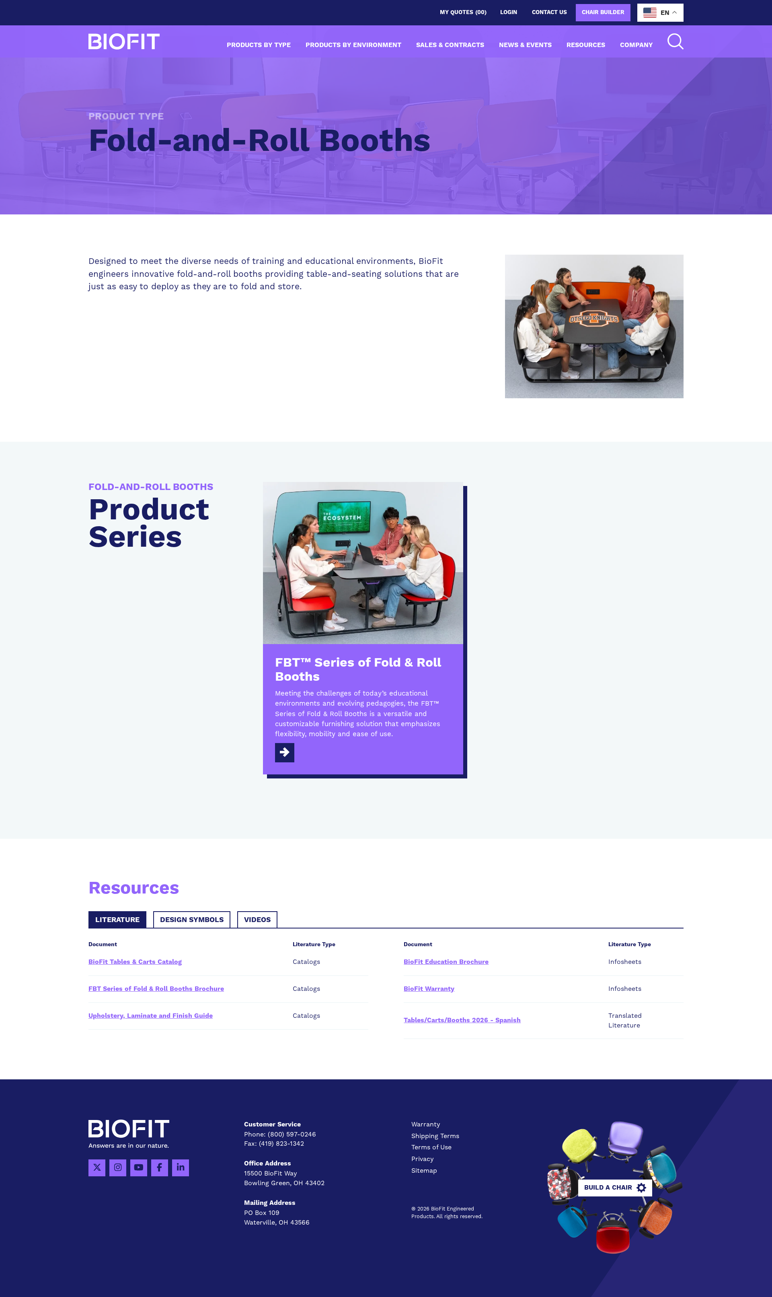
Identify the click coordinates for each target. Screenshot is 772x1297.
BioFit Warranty (429, 989)
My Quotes (463, 12)
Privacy (422, 1159)
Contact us (549, 12)
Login (508, 12)
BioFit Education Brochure (446, 962)
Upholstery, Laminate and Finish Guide (150, 1016)
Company (636, 45)
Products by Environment (353, 45)
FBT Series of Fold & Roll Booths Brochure (156, 989)
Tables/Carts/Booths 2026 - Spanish (462, 1020)
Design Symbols (192, 920)
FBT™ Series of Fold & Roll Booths (358, 670)
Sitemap (424, 1170)
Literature (117, 920)
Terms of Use (431, 1147)
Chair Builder (603, 12)
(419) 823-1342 (281, 1143)
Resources (586, 45)
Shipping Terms (435, 1136)
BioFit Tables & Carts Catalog (135, 962)
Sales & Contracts (450, 45)
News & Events (525, 45)
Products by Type (259, 45)
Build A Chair (608, 1188)
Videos (257, 920)
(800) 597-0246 (292, 1134)
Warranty (425, 1124)
